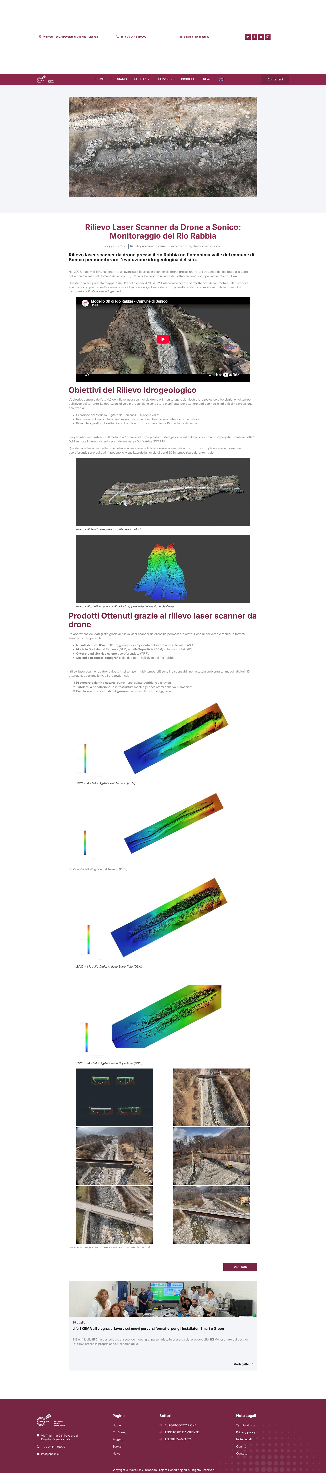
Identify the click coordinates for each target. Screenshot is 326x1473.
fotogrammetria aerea (150, 246)
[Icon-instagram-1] (268, 37)
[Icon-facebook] (254, 37)
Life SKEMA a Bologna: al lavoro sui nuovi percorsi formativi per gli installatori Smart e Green (148, 1328)
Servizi (163, 79)
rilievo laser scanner (207, 246)
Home (99, 79)
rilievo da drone (179, 246)
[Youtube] (261, 37)
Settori (140, 79)
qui (147, 1247)
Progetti (188, 79)
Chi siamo (119, 79)
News (207, 79)
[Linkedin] (248, 37)
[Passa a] (221, 79)
